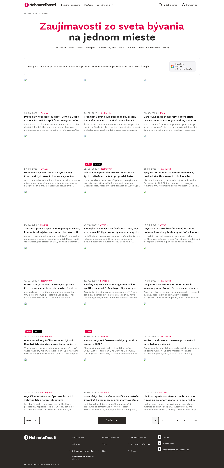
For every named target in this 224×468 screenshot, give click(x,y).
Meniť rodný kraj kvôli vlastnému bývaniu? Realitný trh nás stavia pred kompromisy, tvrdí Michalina (50, 342)
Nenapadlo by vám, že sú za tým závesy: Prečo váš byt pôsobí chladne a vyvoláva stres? (49, 174)
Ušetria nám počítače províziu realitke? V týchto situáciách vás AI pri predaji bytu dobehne (109, 174)
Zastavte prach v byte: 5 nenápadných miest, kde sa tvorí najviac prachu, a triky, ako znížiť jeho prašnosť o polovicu (52, 230)
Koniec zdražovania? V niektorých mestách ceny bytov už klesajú (170, 342)
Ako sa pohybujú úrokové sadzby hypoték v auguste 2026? (111, 342)
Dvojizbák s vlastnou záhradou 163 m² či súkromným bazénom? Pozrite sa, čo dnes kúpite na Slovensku (170, 286)
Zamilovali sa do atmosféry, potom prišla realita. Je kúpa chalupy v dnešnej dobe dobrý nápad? (172, 118)
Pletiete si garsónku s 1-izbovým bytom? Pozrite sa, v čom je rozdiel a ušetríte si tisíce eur (49, 286)
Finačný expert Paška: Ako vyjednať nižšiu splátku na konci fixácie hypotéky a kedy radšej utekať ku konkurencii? (109, 286)
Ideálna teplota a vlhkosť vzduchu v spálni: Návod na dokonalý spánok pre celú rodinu (170, 398)
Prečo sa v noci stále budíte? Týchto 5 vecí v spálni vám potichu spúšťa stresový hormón (52, 118)
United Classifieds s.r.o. (48, 464)
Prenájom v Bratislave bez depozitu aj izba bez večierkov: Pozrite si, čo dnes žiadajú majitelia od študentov (110, 118)
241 (196, 420)
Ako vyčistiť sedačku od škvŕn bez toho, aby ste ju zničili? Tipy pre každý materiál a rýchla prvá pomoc (112, 230)
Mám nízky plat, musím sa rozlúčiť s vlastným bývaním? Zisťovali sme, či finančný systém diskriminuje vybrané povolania (112, 398)
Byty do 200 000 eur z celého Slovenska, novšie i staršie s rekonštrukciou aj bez (169, 174)
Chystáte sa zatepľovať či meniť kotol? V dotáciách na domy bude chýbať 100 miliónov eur (171, 230)
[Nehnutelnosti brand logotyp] (40, 5)
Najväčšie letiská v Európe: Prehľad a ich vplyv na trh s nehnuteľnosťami (49, 398)
